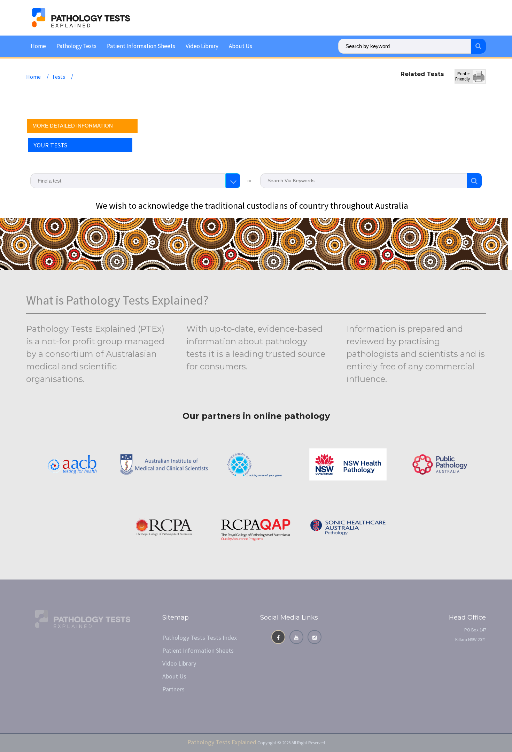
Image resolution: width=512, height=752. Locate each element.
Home (38, 46)
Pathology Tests (76, 46)
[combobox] (135, 180)
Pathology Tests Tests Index (199, 638)
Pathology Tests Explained (221, 742)
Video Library (202, 46)
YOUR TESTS (50, 145)
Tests (58, 76)
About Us (240, 46)
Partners (173, 689)
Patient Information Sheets (141, 46)
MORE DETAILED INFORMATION (72, 126)
